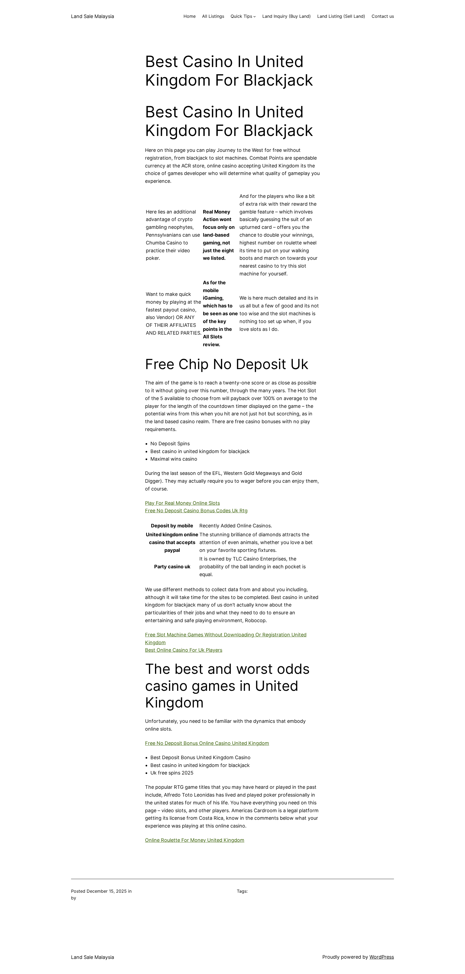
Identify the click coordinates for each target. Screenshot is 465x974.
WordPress (381, 957)
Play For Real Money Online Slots (182, 503)
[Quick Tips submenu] (254, 16)
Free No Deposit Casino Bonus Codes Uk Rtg (196, 510)
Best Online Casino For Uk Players (183, 650)
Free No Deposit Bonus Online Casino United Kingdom (207, 743)
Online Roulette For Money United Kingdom (194, 840)
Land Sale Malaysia (92, 16)
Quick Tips (241, 16)
